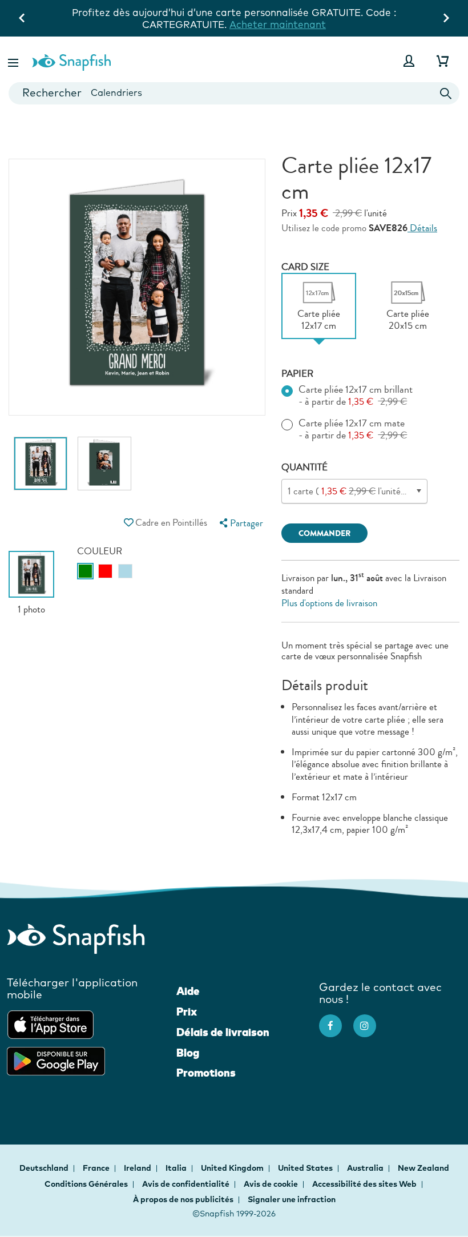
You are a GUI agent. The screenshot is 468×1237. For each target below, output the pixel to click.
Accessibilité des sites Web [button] (364, 1184)
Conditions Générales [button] (86, 1184)
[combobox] (234, 93)
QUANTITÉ (304, 467)
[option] (40, 469)
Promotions (206, 1072)
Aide (188, 991)
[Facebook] (336, 1020)
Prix (186, 1011)
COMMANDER (324, 533)
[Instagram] (370, 1020)
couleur (99, 551)
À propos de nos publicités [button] (183, 1199)
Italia (177, 1168)
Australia (366, 1168)
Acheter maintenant (134, 24)
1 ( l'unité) (374, 491)
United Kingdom (233, 1168)
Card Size (305, 267)
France (97, 1168)
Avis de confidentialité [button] (185, 1184)
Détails (422, 228)
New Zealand (423, 1168)
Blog (187, 1052)
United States (306, 1168)
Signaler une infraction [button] (292, 1199)
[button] (14, 61)
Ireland (138, 1168)
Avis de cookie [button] (271, 1184)
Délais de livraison (222, 1032)
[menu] (240, 523)
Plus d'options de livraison (329, 603)
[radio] (85, 571)
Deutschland (44, 1168)
